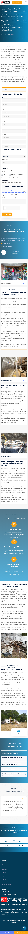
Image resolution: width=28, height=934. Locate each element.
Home (2, 34)
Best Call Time (5, 128)
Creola (7, 841)
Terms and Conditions (6, 884)
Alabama (7, 34)
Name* (3, 97)
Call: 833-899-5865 (5, 891)
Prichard (21, 841)
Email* (3, 109)
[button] (25, 2)
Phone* (3, 121)
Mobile (22, 845)
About (2, 876)
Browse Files (14, 191)
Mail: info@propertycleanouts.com (9, 894)
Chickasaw (22, 838)
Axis (7, 845)
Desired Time (5, 159)
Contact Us (3, 879)
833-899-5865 (14, 253)
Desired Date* (5, 153)
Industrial (4, 872)
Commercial (4, 869)
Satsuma (7, 838)
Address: (4, 134)
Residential (4, 867)
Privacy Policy (4, 882)
